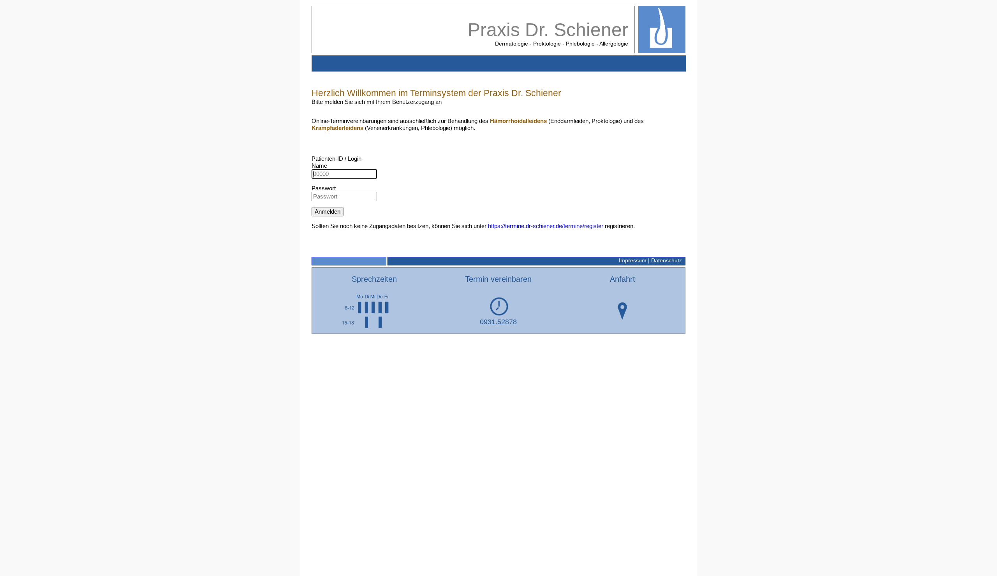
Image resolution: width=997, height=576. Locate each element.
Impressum (632, 260)
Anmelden (327, 211)
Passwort (324, 188)
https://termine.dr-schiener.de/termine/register (545, 226)
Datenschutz (666, 260)
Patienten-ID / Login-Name (337, 162)
